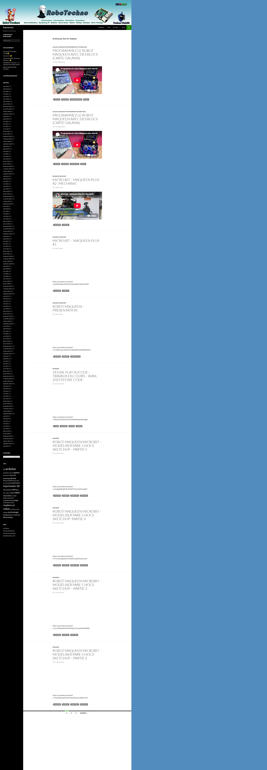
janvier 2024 (6, 164)
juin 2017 (5, 361)
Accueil (115, 27)
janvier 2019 (6, 313)
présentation (75, 356)
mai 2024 (5, 154)
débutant (5, 480)
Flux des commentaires (9, 533)
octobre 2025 (7, 111)
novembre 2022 (7, 199)
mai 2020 (5, 274)
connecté (5, 475)
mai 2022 (5, 214)
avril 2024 (6, 156)
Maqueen (62, 47)
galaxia (56, 99)
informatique (7, 490)
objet (12, 498)
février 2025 (6, 131)
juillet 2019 (6, 299)
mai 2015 (5, 423)
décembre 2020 (7, 256)
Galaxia (55, 47)
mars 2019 (6, 308)
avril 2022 (6, 216)
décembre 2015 (7, 406)
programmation (76, 99)
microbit (66, 225)
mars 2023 (6, 189)
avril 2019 (6, 306)
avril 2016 (6, 396)
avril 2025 (6, 126)
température (7, 515)
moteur (5, 498)
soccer (72, 426)
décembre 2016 (7, 376)
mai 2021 (5, 244)
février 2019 (6, 311)
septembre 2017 (7, 353)
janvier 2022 (6, 224)
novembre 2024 (7, 139)
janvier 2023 (6, 194)
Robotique (82, 111)
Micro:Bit (63, 176)
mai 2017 (5, 363)
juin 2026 (5, 91)
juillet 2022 (6, 209)
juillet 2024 (6, 149)
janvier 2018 (6, 343)
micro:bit (7, 496)
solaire (17, 509)
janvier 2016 (6, 403)
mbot (17, 492)
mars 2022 (6, 219)
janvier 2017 (6, 373)
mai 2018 (5, 333)
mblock (12, 493)
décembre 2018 (7, 316)
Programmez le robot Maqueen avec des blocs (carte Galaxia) (75, 54)
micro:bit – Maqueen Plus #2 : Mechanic (76, 182)
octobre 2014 (7, 441)
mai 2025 (5, 124)
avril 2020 (6, 276)
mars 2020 (6, 279)
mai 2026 (5, 94)
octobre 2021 (7, 231)
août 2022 (6, 206)
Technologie (82, 47)
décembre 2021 (7, 226)
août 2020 (6, 266)
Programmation (71, 47)
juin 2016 (5, 391)
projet (16, 500)
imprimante (15, 483)
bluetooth (6, 473)
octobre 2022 (7, 201)
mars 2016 (6, 398)
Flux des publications (9, 531)
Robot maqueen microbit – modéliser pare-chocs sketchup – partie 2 (77, 654)
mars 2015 (6, 428)
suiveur (5, 512)
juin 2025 (5, 121)
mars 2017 (6, 368)
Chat (108, 27)
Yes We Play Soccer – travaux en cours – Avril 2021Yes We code (75, 376)
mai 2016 (5, 393)
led (14, 489)
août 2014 (6, 446)
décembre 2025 (7, 106)
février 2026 (6, 101)
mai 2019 (5, 304)
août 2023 (6, 176)
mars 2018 (6, 338)
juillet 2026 (6, 89)
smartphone (13, 509)
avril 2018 (6, 336)
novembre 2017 (7, 348)
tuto (15, 515)
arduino (11, 469)
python (12, 502)
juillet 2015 (6, 418)
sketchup (84, 495)
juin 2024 (5, 151)
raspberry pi (9, 505)
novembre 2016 (7, 378)
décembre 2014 (7, 436)
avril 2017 (6, 366)
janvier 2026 (6, 104)
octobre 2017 (7, 351)
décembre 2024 (7, 136)
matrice (8, 493)
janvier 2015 (6, 433)
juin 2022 (5, 211)
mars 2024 (6, 159)
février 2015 (6, 431)
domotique (6, 478)
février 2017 (6, 371)
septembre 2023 (7, 174)
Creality (10, 475)
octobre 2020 (7, 261)
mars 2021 (6, 249)
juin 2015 (5, 421)
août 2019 (6, 296)
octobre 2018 (7, 321)
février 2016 (6, 401)
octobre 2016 (7, 381)
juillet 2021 (6, 239)
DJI (14, 475)
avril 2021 (6, 246)
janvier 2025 (6, 134)
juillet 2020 (6, 269)
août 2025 (6, 116)
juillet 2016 (6, 388)
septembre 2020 (7, 264)
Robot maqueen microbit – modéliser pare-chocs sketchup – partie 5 (77, 445)
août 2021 (6, 236)
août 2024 (6, 146)
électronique (8, 517)
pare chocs (74, 495)
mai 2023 (5, 184)
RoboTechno (8, 27)
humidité (9, 483)
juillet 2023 (6, 179)
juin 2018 (5, 331)
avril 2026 (6, 96)
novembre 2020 (7, 259)
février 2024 (6, 161)
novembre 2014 (7, 438)
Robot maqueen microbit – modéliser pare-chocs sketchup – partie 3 (77, 585)
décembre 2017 (7, 346)
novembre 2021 (7, 229)
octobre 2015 (7, 411)
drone (13, 478)
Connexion (6, 528)
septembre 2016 (7, 383)
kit (12, 490)
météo (9, 498)
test (13, 515)
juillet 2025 (6, 119)
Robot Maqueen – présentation (68, 308)
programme (74, 164)
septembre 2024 (7, 144)
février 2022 (6, 221)
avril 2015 (6, 426)
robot (86, 99)
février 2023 (6, 191)
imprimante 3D (11, 485)
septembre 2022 (7, 204)
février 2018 (6, 341)
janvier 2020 (6, 284)
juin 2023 (5, 181)
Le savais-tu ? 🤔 (7, 56)
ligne (17, 490)
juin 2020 (5, 271)
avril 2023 (6, 186)
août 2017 (6, 356)
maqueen (65, 99)
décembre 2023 (7, 166)
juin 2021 (5, 241)
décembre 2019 (7, 286)
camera (11, 473)
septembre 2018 (7, 323)
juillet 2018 (6, 328)
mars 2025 (6, 129)
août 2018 (6, 326)
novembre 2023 (7, 169)
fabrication (16, 480)
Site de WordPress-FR (9, 536)
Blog (123, 27)
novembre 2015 (7, 408)
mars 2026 (6, 99)
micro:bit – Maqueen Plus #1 (76, 242)
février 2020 (6, 281)
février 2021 (6, 251)
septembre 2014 (7, 443)
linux (4, 493)
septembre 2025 (7, 114)
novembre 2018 (7, 318)
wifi (19, 515)
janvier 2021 (6, 254)
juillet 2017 (6, 358)
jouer (56, 426)
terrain (79, 426)
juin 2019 (5, 301)
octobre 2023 (7, 171)
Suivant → (84, 713)
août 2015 (6, 416)
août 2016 (6, 386)
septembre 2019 (7, 294)
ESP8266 (10, 480)
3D (4, 469)
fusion (5, 483)
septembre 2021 (7, 234)
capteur (16, 472)
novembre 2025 (7, 109)
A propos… (101, 27)
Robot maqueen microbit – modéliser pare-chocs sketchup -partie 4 (77, 515)
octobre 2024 (7, 141)
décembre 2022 (7, 196)
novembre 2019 (7, 289)
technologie (13, 512)
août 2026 (6, 86)
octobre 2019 (7, 291)
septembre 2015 (7, 413)
